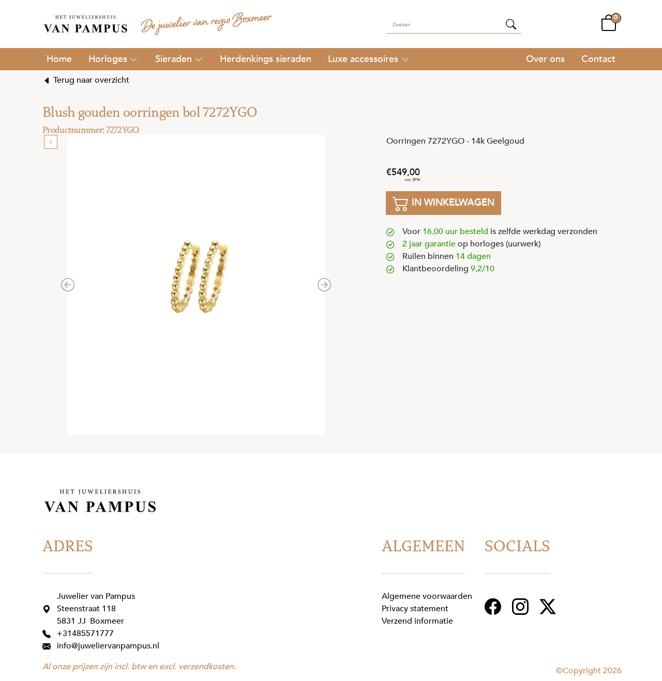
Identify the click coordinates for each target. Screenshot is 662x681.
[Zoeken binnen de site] (511, 23)
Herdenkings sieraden (265, 59)
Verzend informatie (417, 621)
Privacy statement (415, 608)
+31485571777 (85, 633)
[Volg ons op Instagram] (521, 606)
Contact (598, 59)
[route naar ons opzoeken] (48, 608)
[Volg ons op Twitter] (549, 606)
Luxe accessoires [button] (363, 59)
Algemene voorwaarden (427, 596)
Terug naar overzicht (90, 80)
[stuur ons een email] (48, 646)
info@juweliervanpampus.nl (108, 646)
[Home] (59, 59)
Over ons (545, 59)
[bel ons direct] (48, 633)
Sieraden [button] (173, 59)
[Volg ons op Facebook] (494, 606)
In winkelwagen (451, 202)
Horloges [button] (107, 59)
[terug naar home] (85, 24)
